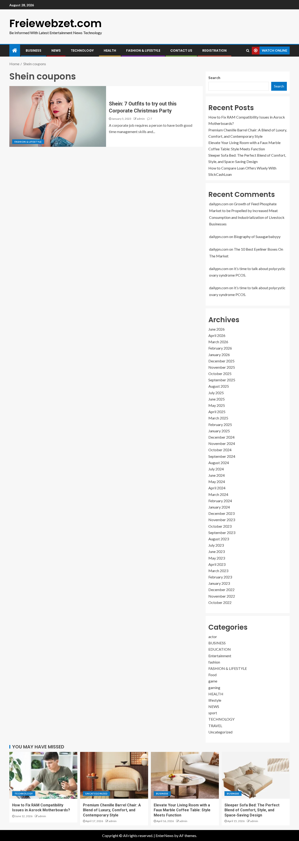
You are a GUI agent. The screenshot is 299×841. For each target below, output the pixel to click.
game (212, 681)
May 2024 (216, 481)
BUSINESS (33, 50)
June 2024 (216, 475)
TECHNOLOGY (82, 50)
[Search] (248, 50)
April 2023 (216, 564)
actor (212, 636)
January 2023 (219, 583)
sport (212, 713)
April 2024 (216, 488)
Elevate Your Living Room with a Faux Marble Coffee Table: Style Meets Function (182, 810)
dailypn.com (218, 204)
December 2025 (221, 361)
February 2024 (220, 500)
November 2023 (221, 519)
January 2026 (219, 354)
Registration (214, 50)
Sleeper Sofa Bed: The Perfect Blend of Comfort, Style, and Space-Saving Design (251, 810)
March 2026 (218, 341)
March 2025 (218, 418)
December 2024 (221, 437)
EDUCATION (219, 649)
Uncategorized (220, 732)
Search (214, 77)
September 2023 (221, 532)
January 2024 (219, 507)
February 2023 (220, 577)
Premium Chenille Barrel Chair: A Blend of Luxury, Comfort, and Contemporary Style (112, 810)
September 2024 (221, 456)
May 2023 (216, 558)
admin (141, 118)
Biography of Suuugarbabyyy (257, 236)
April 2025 (216, 411)
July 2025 (216, 392)
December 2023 (221, 513)
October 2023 (219, 526)
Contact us (181, 50)
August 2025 (218, 386)
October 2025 (219, 373)
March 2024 (218, 494)
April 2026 (216, 335)
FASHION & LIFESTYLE (143, 50)
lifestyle (214, 700)
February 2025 (220, 424)
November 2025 (221, 367)
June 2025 (216, 399)
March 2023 (218, 570)
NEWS (56, 50)
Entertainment (219, 655)
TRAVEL (215, 725)
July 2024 (216, 469)
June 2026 (216, 329)
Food (212, 674)
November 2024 (221, 443)
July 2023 (216, 545)
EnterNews (165, 835)
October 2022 (219, 602)
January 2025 (219, 431)
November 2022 (221, 596)
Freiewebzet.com (55, 23)
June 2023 (216, 551)
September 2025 (221, 380)
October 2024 (219, 450)
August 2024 (218, 462)
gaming (214, 687)
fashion (214, 662)
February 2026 (220, 348)
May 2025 (216, 405)
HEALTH (110, 50)
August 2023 (218, 539)
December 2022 (221, 589)
